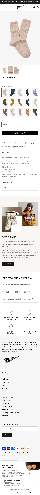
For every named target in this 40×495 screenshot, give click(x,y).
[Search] (6, 7)
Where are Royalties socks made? (16, 285)
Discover (7, 264)
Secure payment (7, 406)
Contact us (5, 376)
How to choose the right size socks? (17, 299)
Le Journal (5, 388)
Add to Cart (20, 133)
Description (5, 152)
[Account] (33, 7)
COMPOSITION (7, 182)
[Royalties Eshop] (20, 7)
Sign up (7, 435)
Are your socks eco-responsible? (16, 292)
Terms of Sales (6, 400)
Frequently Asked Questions (11, 413)
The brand (5, 379)
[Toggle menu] (2, 7)
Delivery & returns (7, 409)
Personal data (6, 403)
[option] (20, 38)
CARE (4, 188)
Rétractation (5, 416)
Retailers (4, 385)
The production (6, 382)
